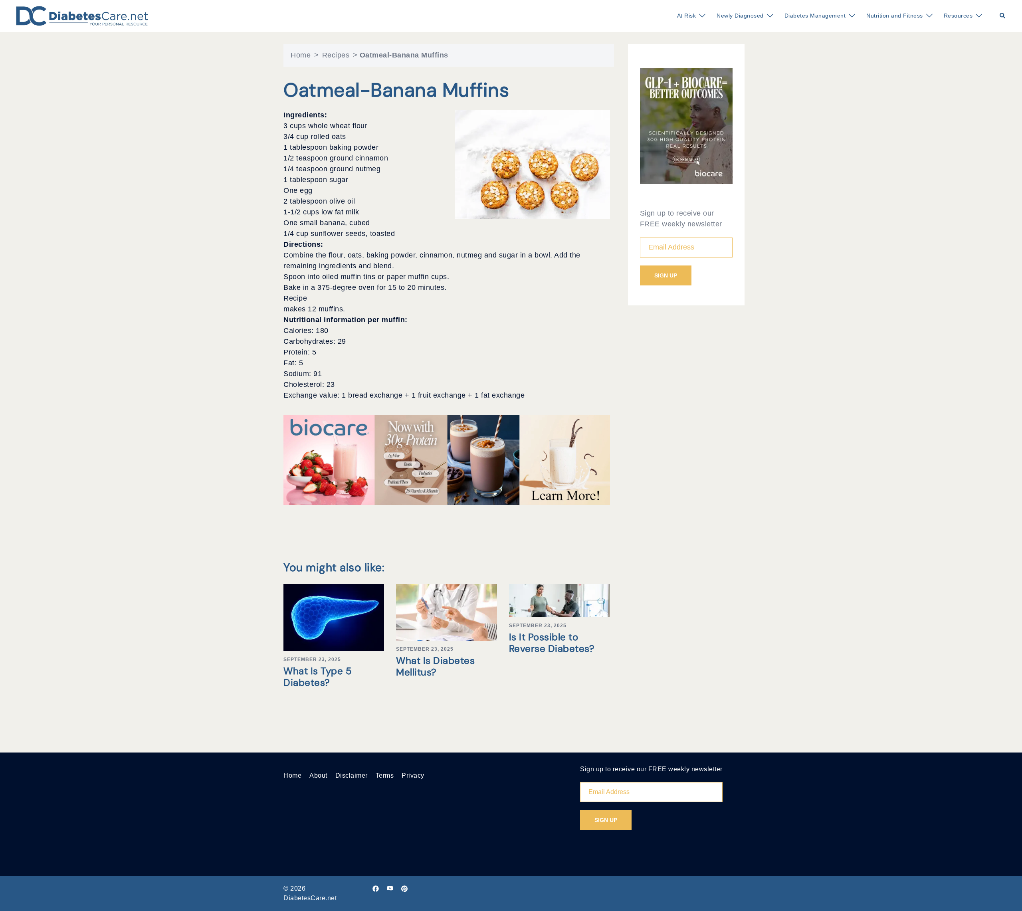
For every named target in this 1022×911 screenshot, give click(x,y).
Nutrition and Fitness (894, 15)
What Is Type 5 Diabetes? (317, 677)
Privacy (413, 775)
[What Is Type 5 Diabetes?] (333, 617)
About (318, 775)
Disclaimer (351, 775)
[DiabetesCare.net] (82, 16)
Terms (385, 775)
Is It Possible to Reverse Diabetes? (552, 643)
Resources (958, 15)
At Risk (686, 15)
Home (301, 55)
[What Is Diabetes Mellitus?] (446, 612)
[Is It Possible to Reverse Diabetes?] (559, 600)
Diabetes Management (815, 15)
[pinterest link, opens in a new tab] (404, 888)
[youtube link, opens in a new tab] (390, 888)
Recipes (336, 55)
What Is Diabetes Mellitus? (435, 666)
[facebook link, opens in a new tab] (375, 888)
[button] (1003, 16)
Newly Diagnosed (740, 15)
